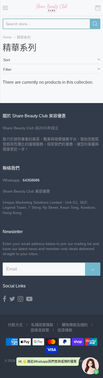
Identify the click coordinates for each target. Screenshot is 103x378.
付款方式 (15, 325)
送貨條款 (65, 330)
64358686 (31, 180)
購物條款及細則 (75, 325)
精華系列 (24, 37)
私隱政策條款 (42, 325)
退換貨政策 (40, 330)
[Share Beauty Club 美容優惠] (51, 8)
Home (7, 37)
